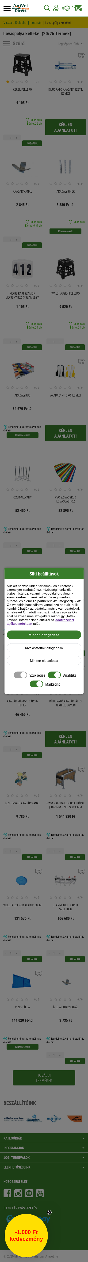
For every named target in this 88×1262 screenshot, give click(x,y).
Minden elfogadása (44, 635)
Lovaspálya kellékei (58, 23)
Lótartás (36, 23)
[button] (26, 1235)
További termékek (44, 1078)
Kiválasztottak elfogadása (44, 648)
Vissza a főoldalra (15, 23)
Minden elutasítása (44, 660)
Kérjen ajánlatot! (65, 127)
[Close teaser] (49, 1212)
